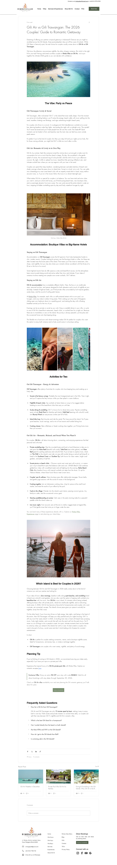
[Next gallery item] (88, 349)
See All (97, 766)
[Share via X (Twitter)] (32, 751)
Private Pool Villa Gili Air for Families (57, 788)
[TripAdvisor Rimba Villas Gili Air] (86, 853)
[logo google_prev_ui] (90, 853)
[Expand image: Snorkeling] (34, 349)
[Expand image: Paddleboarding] (80, 349)
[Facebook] (82, 853)
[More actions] (89, 22)
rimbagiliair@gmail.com (81, 1)
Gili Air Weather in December (30, 787)
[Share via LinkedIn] (36, 751)
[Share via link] (40, 751)
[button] (44, 9)
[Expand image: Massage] (49, 349)
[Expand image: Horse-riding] (65, 349)
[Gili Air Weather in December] (30, 776)
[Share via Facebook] (27, 751)
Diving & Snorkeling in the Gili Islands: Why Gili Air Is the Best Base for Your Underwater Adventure (86, 788)
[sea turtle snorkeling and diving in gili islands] (86, 776)
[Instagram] (77, 853)
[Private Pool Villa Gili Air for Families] (58, 776)
